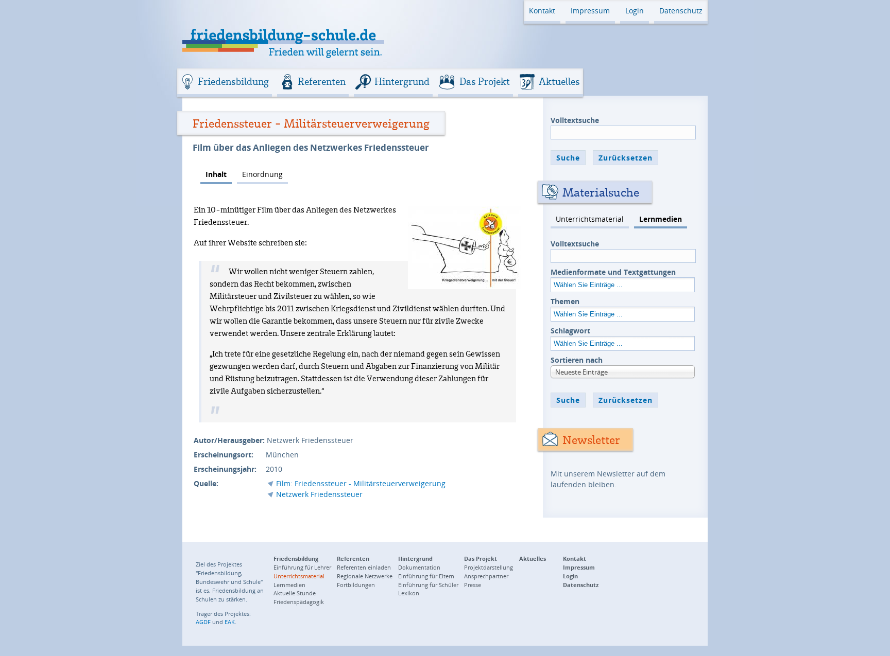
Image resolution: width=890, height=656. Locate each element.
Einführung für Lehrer (302, 567)
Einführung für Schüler (428, 585)
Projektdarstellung (488, 567)
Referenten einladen (364, 567)
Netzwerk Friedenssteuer (319, 494)
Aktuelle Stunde (294, 593)
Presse (472, 585)
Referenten (322, 81)
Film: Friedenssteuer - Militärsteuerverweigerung (361, 483)
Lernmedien (660, 219)
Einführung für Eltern (426, 576)
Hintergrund (402, 81)
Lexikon (408, 593)
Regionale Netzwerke (364, 576)
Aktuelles (559, 81)
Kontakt (542, 10)
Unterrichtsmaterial (590, 219)
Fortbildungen (356, 585)
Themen (565, 301)
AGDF (203, 622)
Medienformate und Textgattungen (613, 272)
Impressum (590, 10)
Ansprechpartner (486, 576)
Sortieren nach (577, 360)
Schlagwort (570, 330)
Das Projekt (484, 81)
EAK (230, 622)
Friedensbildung (233, 81)
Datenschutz (681, 10)
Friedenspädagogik (298, 602)
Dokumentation (419, 567)
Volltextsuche (575, 120)
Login (634, 10)
